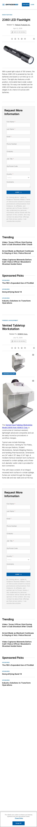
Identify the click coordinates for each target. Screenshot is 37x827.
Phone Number (12, 144)
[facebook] (12, 39)
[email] (25, 39)
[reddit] (22, 39)
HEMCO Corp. (23, 334)
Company (10, 151)
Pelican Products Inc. (22, 25)
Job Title (10, 159)
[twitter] (18, 39)
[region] (18, 819)
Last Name (11, 129)
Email (9, 136)
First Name (11, 122)
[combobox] (18, 177)
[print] (34, 39)
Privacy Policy (19, 818)
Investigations (7, 14)
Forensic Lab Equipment (10, 320)
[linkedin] (15, 39)
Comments (10, 182)
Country (10, 174)
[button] (3, 4)
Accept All (18, 823)
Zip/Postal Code (12, 166)
